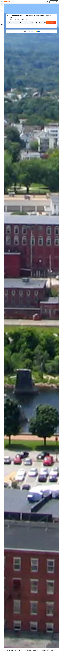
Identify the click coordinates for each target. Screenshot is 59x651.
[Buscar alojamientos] (1, 8)
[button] (2, 2)
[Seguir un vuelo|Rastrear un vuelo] (1, 16)
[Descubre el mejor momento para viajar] (1, 18)
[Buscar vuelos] (1, 5)
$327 (8, 15)
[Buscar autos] (1, 10)
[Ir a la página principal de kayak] (7, 1)
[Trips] (1, 21)
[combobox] (24, 19)
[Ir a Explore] (1, 13)
